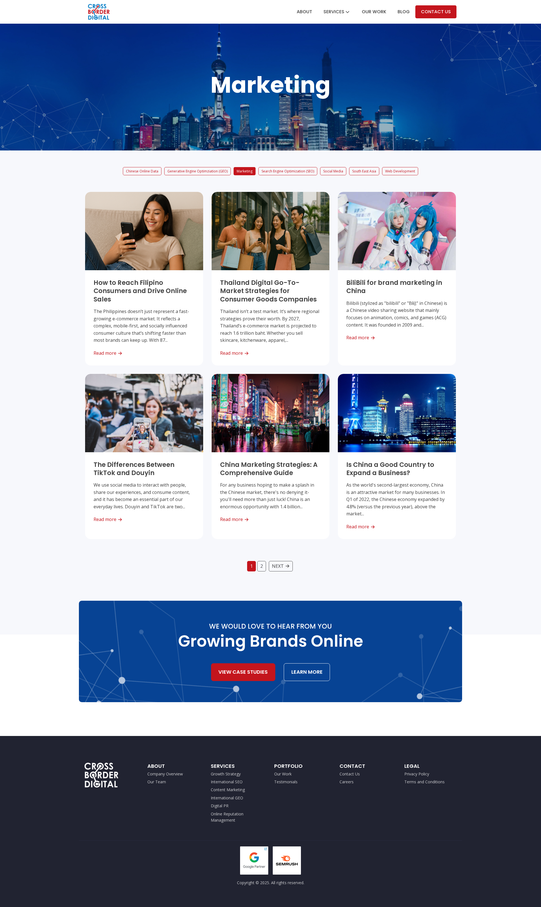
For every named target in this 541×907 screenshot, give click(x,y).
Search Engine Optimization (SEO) (287, 171)
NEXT (278, 566)
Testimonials (286, 781)
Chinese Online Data (142, 171)
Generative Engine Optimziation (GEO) (197, 171)
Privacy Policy (416, 774)
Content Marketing (228, 789)
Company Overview (165, 774)
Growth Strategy (226, 774)
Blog (404, 11)
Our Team (156, 781)
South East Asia (364, 171)
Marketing (244, 171)
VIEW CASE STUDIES (243, 671)
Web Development (400, 171)
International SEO (227, 781)
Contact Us (436, 11)
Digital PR (220, 805)
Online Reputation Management (227, 817)
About (304, 11)
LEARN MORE (307, 671)
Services (333, 11)
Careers (347, 781)
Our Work (374, 11)
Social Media (333, 171)
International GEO (227, 797)
